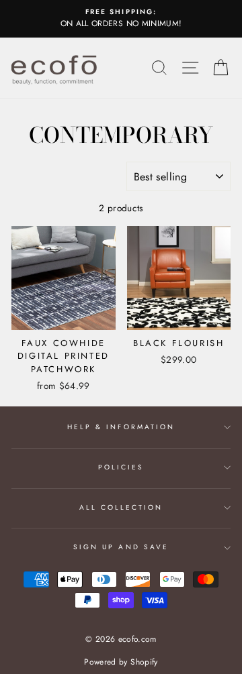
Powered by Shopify (120, 662)
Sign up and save (121, 547)
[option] (121, 19)
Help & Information (121, 427)
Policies (121, 467)
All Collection (121, 507)
